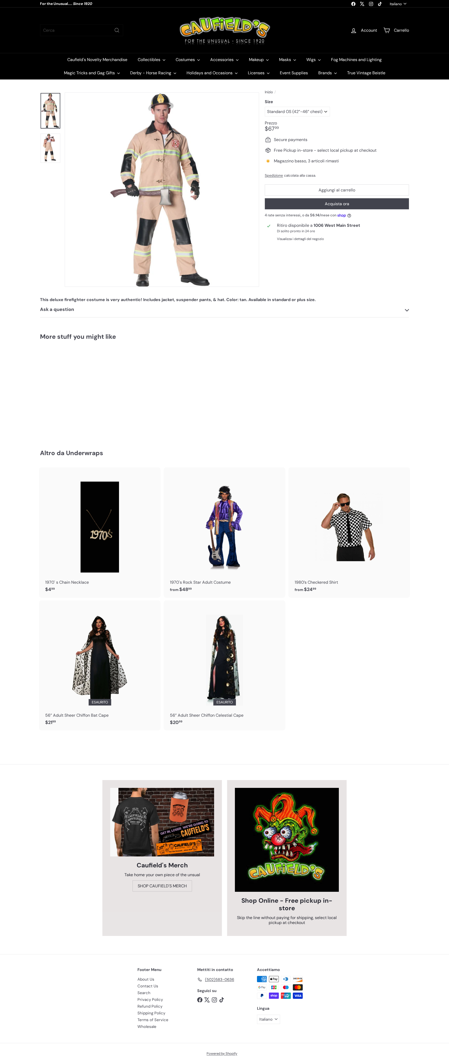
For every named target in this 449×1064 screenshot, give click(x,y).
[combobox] (81, 30)
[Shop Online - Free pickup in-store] (287, 840)
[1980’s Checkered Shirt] (349, 532)
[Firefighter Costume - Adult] (68, 391)
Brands (325, 73)
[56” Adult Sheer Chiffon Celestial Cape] (224, 665)
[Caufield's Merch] (162, 822)
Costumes (186, 59)
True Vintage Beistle (366, 73)
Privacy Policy (150, 999)
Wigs (311, 59)
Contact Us (147, 986)
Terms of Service (152, 1019)
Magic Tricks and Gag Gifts (90, 73)
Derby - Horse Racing (151, 73)
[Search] (117, 30)
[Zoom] (162, 190)
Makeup (257, 59)
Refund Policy (149, 1006)
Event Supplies (294, 73)
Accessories (222, 59)
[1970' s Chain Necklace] (100, 532)
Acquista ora (337, 204)
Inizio (269, 92)
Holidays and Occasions (210, 73)
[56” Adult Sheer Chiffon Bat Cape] (100, 665)
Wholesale (146, 1026)
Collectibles (149, 59)
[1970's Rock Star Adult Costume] (224, 532)
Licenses (257, 73)
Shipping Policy (151, 1013)
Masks (285, 59)
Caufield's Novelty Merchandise (97, 59)
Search (143, 992)
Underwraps (84, 453)
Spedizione (274, 175)
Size (269, 101)
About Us (145, 979)
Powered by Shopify (222, 1053)
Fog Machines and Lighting (356, 59)
